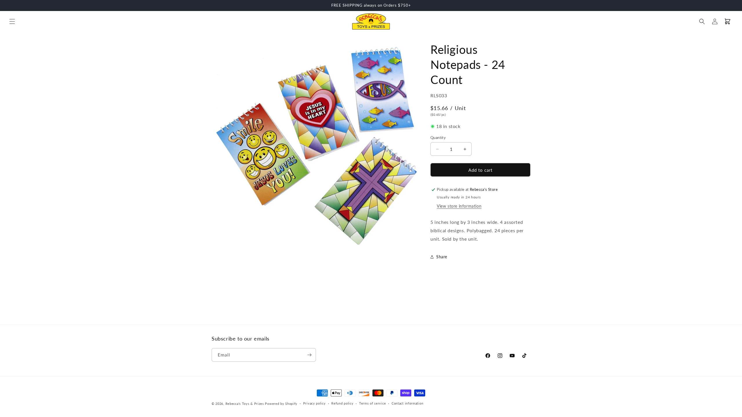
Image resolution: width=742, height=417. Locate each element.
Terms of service (372, 403)
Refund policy (342, 403)
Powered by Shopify (281, 403)
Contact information (407, 403)
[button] (12, 21)
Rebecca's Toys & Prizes (244, 403)
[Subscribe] (309, 355)
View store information (459, 206)
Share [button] (441, 256)
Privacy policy (314, 403)
